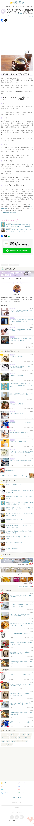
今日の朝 (24, 782)
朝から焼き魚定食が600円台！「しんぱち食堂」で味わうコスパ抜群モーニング (19, 514)
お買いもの (24, 792)
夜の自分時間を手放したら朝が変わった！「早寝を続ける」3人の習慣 (19, 532)
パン (20, 741)
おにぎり (22, 734)
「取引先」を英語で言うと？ (13, 548)
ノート (4, 744)
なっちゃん (31, 16)
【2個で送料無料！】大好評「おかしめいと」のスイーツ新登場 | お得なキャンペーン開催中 (19, 503)
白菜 (3, 741)
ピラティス (13, 737)
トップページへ (17, 797)
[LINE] (9, 236)
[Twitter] (5, 21)
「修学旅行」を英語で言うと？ (14, 519)
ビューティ (24, 789)
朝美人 (6, 789)
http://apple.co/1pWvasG (10, 212)
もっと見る (29, 347)
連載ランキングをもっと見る (25, 586)
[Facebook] (2, 21)
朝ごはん (4, 734)
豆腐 (8, 741)
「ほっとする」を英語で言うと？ (14, 542)
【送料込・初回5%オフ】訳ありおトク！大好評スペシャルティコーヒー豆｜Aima (19, 508)
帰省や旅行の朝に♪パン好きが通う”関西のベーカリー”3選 (19, 537)
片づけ (10, 744)
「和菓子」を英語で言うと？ (13, 484)
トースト (14, 741)
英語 (10, 734)
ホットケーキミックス (25, 737)
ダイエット (5, 737)
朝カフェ (24, 786)
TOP (6, 782)
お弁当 (16, 734)
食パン (29, 734)
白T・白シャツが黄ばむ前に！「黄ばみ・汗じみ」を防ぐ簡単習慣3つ (19, 491)
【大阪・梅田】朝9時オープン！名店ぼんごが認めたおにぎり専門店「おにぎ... (19, 526)
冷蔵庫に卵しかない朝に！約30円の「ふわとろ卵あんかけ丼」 (19, 497)
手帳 (25, 741)
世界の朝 (6, 792)
